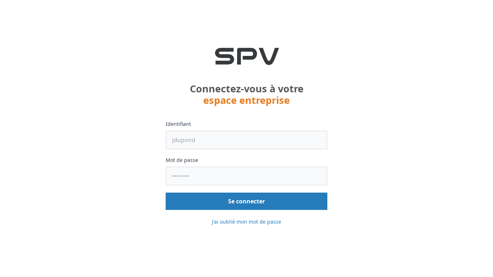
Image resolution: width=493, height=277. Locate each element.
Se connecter (246, 201)
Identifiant (178, 123)
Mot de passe (182, 160)
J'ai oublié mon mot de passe (246, 221)
